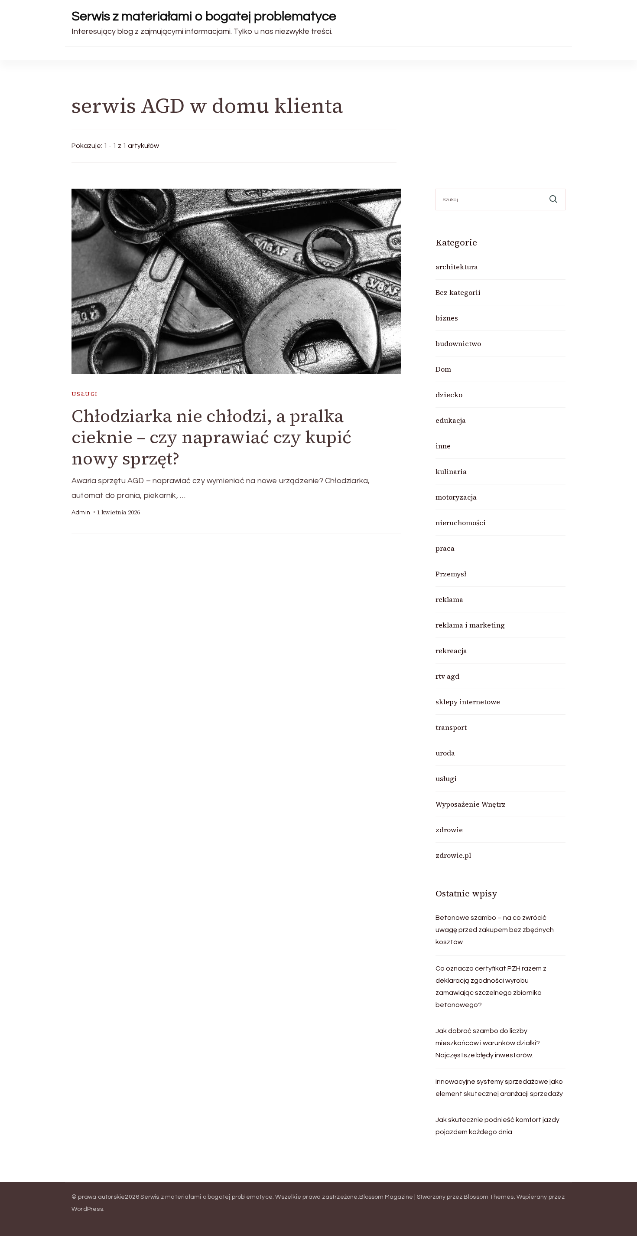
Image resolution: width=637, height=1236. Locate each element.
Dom (443, 369)
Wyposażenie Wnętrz (471, 804)
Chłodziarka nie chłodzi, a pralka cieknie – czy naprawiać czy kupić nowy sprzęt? (211, 437)
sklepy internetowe (468, 701)
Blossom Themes (489, 1197)
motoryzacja (456, 497)
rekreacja (451, 650)
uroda (445, 753)
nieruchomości (461, 522)
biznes (447, 318)
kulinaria (451, 471)
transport (451, 727)
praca (445, 548)
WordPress (87, 1209)
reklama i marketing (470, 625)
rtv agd (447, 676)
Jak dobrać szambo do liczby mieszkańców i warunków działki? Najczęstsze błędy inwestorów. (488, 1043)
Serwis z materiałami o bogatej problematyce (204, 16)
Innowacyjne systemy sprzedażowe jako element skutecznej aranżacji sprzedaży (499, 1087)
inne (443, 446)
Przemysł (451, 574)
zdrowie (449, 829)
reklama (449, 599)
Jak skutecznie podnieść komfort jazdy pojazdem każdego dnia (497, 1125)
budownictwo (458, 343)
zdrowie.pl (453, 855)
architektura (457, 266)
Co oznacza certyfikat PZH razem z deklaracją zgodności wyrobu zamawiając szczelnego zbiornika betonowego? (491, 986)
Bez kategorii (458, 292)
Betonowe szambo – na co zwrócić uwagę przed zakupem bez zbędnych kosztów (495, 929)
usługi (85, 394)
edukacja (451, 420)
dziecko (449, 394)
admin (81, 513)
